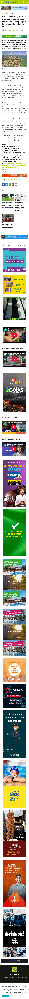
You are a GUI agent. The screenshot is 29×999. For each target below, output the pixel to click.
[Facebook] (3, 184)
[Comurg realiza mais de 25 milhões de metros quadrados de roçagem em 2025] (8, 197)
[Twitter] (6, 184)
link (5, 163)
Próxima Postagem (22, 245)
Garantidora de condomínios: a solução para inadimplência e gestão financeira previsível (20, 206)
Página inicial (5, 13)
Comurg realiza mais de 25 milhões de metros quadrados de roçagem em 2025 (7, 205)
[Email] (16, 184)
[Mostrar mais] (19, 184)
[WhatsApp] (10, 184)
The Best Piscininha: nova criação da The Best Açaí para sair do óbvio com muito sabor (7, 226)
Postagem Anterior (6, 245)
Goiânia (12, 13)
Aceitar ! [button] (5, 996)
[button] (2, 2)
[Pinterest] (13, 184)
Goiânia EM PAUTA (15, 179)
